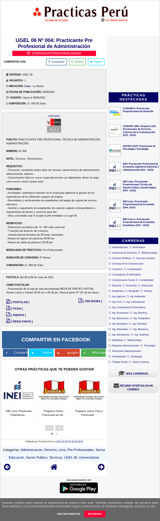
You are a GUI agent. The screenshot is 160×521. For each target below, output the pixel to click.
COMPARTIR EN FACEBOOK (56, 340)
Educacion (147, 285)
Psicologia (149, 345)
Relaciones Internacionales (126, 351)
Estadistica (118, 291)
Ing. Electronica (120, 318)
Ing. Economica (120, 313)
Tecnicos (55, 457)
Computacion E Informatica (126, 274)
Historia (148, 291)
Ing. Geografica (141, 318)
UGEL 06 (70, 457)
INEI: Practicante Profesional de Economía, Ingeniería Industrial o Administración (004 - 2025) (141, 166)
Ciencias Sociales (145, 258)
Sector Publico (36, 457)
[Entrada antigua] (101, 468)
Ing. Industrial (139, 323)
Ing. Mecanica (140, 329)
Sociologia (136, 356)
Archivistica (139, 247)
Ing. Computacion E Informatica (128, 307)
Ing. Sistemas (142, 334)
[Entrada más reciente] (7, 468)
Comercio (117, 269)
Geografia (134, 291)
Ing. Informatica (120, 329)
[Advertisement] (133, 64)
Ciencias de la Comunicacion (127, 263)
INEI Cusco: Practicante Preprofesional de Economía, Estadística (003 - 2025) (139, 222)
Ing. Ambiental (137, 296)
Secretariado (119, 356)
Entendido (95, 514)
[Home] (54, 468)
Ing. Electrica (140, 313)
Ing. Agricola (118, 296)
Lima (27, 86)
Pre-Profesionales (81, 450)
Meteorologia (135, 340)
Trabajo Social (120, 362)
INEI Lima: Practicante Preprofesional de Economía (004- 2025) (138, 204)
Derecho (116, 285)
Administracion (120, 247)
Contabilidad (146, 280)
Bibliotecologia (149, 252)
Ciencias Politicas (121, 258)
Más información (68, 514)
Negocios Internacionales (125, 345)
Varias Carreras (140, 362)
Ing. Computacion (135, 302)
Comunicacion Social (123, 280)
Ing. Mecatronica (121, 334)
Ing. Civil (116, 302)
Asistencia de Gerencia (124, 252)
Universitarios (89, 457)
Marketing (117, 340)
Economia (131, 285)
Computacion (134, 269)
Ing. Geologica (120, 323)
